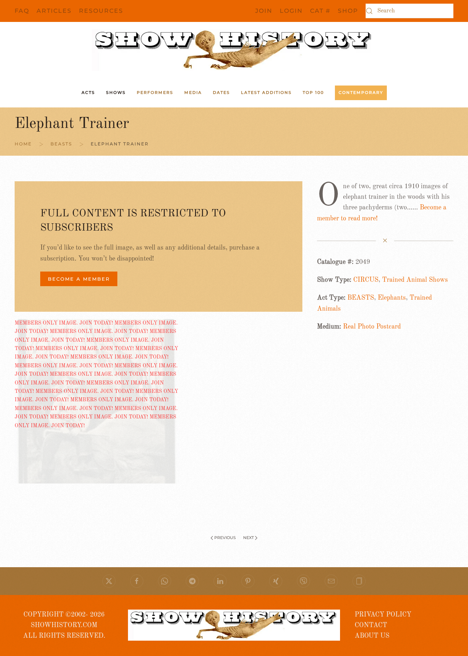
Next (248, 537)
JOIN (263, 10)
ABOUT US (372, 636)
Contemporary (361, 92)
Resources (101, 10)
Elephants (392, 298)
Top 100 (313, 92)
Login (291, 10)
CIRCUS (365, 280)
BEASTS (360, 298)
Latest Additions (266, 92)
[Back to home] (234, 50)
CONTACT (371, 625)
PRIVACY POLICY (383, 614)
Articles (54, 10)
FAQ (22, 10)
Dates (221, 92)
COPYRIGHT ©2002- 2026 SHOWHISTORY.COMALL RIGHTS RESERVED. (64, 625)
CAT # (320, 10)
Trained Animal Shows (415, 280)
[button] (359, 581)
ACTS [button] (88, 92)
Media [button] (193, 92)
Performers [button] (155, 92)
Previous (225, 537)
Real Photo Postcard (372, 326)
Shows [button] (116, 92)
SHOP (348, 10)
